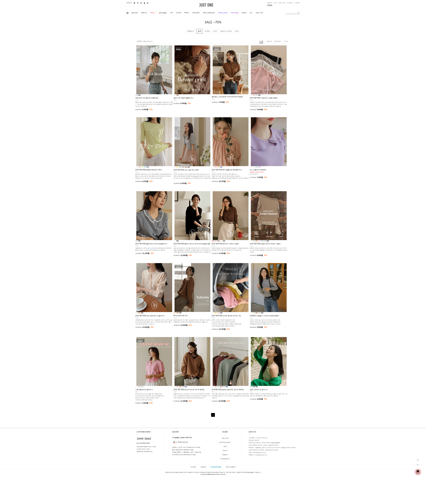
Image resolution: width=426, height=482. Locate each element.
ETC (251, 13)
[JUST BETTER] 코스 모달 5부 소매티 (186, 170)
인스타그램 (141, 3)
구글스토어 (147, 3)
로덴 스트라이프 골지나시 (259, 389)
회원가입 (269, 2)
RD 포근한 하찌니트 (180, 315)
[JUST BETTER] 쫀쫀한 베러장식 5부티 (148, 170)
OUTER (178, 13)
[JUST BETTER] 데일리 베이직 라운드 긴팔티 (265, 244)
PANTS (186, 13)
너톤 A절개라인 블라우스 (144, 389)
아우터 (207, 31)
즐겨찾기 (134, 3)
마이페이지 (290, 2)
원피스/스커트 (226, 31)
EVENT (225, 450)
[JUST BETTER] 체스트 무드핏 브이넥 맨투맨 (189, 389)
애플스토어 (144, 3)
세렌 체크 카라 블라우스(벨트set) (146, 98)
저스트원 (193, 467)
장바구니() (282, 2)
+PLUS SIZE (234, 13)
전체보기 (190, 31)
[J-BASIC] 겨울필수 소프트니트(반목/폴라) (264, 316)
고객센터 (297, 2)
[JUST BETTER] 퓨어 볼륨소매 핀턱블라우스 (227, 170)
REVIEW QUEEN (225, 442)
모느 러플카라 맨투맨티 (258, 170)
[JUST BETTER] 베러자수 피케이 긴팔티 (225, 244)
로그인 (275, 2)
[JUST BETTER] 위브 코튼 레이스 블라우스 (150, 316)
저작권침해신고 (225, 458)
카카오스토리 (137, 3)
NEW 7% (144, 13)
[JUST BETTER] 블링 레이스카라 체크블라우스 (151, 244)
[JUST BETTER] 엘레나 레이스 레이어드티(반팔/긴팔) (192, 244)
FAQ (225, 446)
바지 (215, 31)
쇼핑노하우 (225, 438)
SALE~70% (259, 13)
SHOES (244, 13)
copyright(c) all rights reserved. (213, 474)
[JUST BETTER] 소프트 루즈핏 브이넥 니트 (226, 316)
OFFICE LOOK (222, 13)
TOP (171, 13)
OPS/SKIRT (196, 13)
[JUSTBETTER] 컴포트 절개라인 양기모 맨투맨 (228, 389)
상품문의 (225, 454)
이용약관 (203, 467)
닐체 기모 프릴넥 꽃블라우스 (183, 98)
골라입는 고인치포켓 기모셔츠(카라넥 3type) (227, 97)
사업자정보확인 (275, 442)
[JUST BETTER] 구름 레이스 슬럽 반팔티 (264, 98)
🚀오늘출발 (163, 13)
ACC (237, 31)
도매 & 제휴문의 (231, 467)
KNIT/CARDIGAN (209, 13)
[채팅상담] (418, 472)
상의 (199, 31)
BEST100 (135, 13)
